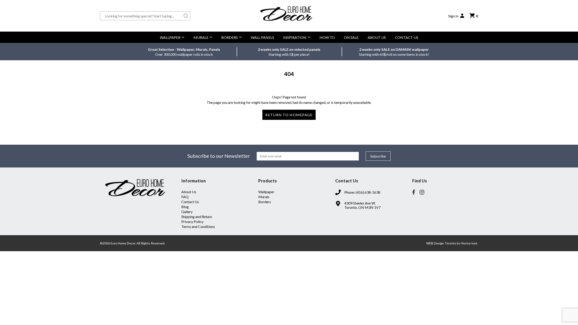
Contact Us (406, 37)
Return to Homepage (288, 115)
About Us (377, 37)
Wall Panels (262, 37)
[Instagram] (422, 192)
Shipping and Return (196, 216)
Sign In (453, 16)
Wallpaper (170, 37)
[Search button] (185, 15)
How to (327, 37)
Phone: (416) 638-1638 (362, 192)
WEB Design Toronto (441, 243)
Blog (185, 206)
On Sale (351, 37)
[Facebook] (413, 192)
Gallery (187, 211)
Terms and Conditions (198, 226)
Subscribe (378, 156)
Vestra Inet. (469, 243)
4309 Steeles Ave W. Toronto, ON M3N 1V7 (362, 205)
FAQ (185, 197)
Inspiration (294, 37)
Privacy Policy (192, 221)
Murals (200, 37)
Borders (229, 37)
